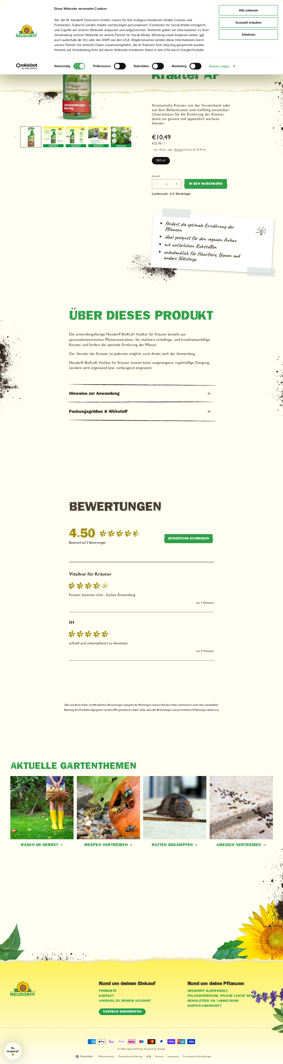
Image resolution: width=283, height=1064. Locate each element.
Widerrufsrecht (106, 1056)
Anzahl (156, 176)
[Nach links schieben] (14, 137)
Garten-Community (204, 1006)
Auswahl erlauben (248, 22)
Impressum (173, 1056)
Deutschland (86, 1057)
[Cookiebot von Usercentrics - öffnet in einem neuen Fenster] (27, 66)
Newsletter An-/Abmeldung (213, 1001)
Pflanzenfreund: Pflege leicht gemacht (224, 996)
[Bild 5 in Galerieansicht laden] (121, 137)
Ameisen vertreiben (238, 845)
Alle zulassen (248, 10)
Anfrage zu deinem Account (125, 1001)
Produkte (108, 991)
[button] (141, 394)
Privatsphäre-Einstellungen (197, 1056)
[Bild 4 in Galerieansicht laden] (98, 137)
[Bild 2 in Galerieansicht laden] (53, 137)
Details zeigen (219, 66)
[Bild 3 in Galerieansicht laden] (76, 137)
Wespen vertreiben (106, 845)
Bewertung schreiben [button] (188, 538)
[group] (105, 533)
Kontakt (106, 996)
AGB (148, 1056)
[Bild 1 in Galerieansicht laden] (31, 137)
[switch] (120, 66)
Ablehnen (248, 34)
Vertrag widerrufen (122, 1011)
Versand (178, 150)
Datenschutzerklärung (130, 1056)
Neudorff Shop (135, 1049)
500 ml (161, 160)
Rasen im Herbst (39, 845)
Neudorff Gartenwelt (207, 991)
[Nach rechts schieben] (137, 137)
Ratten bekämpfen (172, 845)
